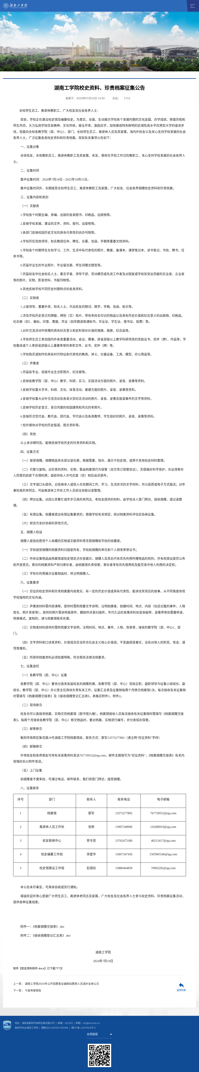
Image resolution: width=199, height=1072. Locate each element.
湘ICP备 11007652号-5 (83, 1027)
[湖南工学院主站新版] (15, 5)
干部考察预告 (27, 990)
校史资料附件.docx (32, 968)
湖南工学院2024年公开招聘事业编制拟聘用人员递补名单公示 (56, 983)
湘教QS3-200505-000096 (55, 1027)
